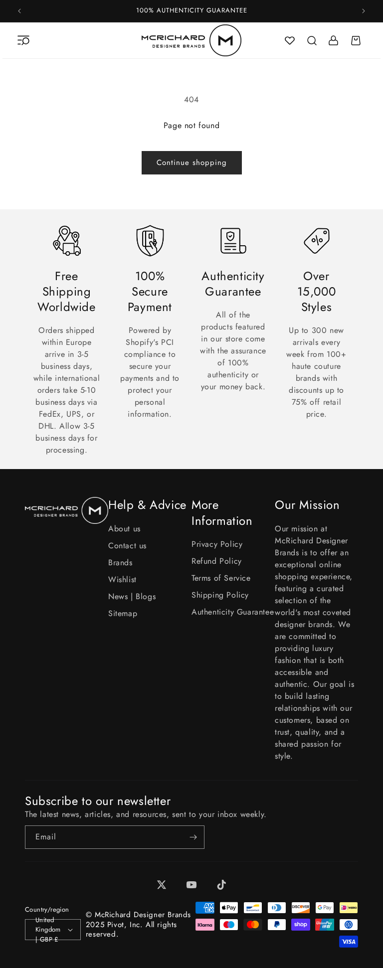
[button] (23, 40)
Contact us (127, 545)
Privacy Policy (217, 544)
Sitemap (122, 613)
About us (124, 528)
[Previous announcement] (19, 11)
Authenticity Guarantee (233, 612)
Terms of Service (221, 578)
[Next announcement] (364, 11)
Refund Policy (217, 561)
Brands (120, 562)
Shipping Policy (220, 595)
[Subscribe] (193, 837)
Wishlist (122, 579)
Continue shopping (192, 162)
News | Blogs (132, 596)
